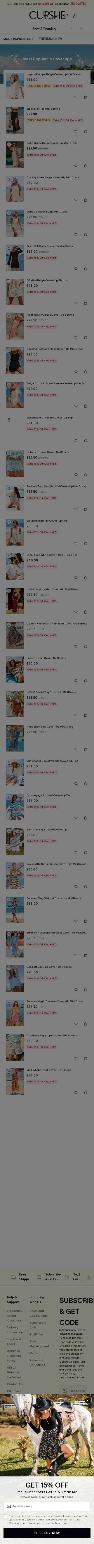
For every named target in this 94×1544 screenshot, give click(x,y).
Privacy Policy (34, 1523)
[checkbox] (5, 1516)
